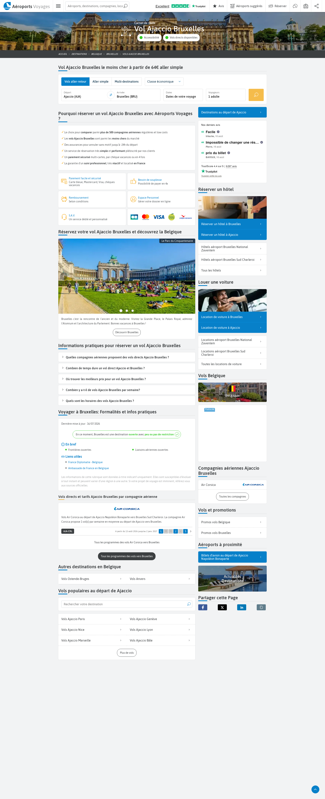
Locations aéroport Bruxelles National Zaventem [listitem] (226, 341)
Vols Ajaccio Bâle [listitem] (141, 640)
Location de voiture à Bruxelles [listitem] (222, 317)
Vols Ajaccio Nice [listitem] (72, 629)
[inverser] (111, 95)
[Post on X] (222, 607)
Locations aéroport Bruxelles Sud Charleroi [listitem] (223, 353)
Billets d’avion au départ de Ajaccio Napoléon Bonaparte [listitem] (224, 557)
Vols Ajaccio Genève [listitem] (143, 619)
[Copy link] (261, 607)
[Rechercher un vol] (256, 95)
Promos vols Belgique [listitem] (215, 522)
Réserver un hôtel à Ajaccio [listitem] (219, 234)
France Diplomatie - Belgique (85, 462)
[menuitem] (26, 6)
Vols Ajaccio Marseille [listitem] (76, 640)
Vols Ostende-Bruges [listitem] (75, 578)
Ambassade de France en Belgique (88, 468)
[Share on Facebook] (202, 607)
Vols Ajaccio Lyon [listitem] (141, 629)
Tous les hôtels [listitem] (211, 270)
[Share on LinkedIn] (241, 607)
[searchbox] (97, 6)
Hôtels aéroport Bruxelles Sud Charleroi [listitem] (227, 259)
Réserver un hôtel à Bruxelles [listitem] (221, 224)
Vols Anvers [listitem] (137, 578)
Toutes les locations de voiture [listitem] (221, 364)
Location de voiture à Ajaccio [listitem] (220, 327)
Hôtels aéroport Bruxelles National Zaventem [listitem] (224, 248)
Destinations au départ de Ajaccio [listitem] (223, 112)
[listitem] (232, 485)
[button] (149, 37)
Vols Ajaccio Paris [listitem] (73, 619)
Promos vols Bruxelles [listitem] (216, 532)
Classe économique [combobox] (160, 81)
